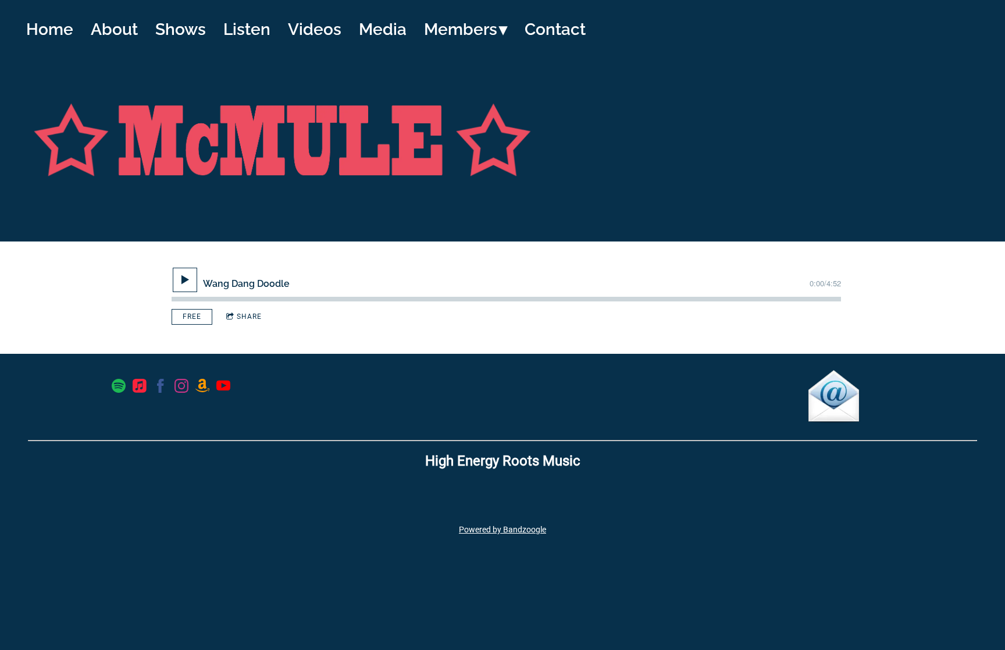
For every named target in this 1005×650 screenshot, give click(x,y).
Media (383, 29)
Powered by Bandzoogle (502, 529)
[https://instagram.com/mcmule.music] (181, 388)
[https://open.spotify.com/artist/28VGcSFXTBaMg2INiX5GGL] (119, 388)
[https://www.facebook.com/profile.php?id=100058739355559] (161, 388)
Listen (246, 29)
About (114, 29)
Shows (180, 29)
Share (249, 316)
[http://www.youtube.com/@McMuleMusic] (223, 388)
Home (49, 29)
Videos (314, 29)
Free (192, 316)
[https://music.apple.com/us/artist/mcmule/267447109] (140, 388)
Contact (555, 29)
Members (460, 29)
